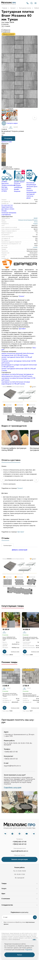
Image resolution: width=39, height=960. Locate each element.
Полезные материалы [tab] (9, 213)
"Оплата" (20, 488)
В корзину (8, 138)
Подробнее (28, 949)
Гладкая (35, 223)
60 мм (35, 222)
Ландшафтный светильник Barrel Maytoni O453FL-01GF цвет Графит (30, 639)
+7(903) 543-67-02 (19, 844)
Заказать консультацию (19, 859)
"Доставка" (20, 532)
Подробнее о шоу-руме (12, 787)
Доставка (22, 329)
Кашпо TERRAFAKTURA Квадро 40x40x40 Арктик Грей (10, 639)
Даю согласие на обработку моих (19, 923)
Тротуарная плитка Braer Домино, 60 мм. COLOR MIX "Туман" (10, 695)
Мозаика (35, 220)
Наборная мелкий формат (25, 220)
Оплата (21, 296)
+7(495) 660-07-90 (19, 842)
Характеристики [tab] (7, 207)
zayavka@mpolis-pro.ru (12, 766)
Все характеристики (7, 205)
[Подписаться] (35, 917)
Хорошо (19, 955)
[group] (7, 181)
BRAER (35, 218)
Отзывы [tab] (4, 211)
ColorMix (35, 247)
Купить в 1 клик (7, 142)
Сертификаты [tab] (6, 215)
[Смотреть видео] (15, 437)
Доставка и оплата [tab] (8, 209)
